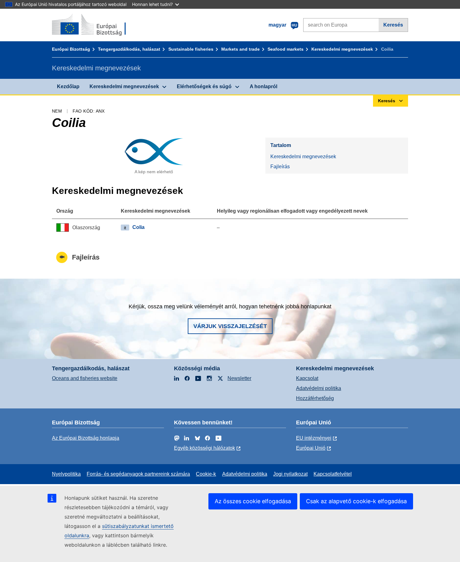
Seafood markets (286, 49)
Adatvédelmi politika (318, 388)
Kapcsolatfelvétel (333, 474)
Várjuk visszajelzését (230, 326)
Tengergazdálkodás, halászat (129, 49)
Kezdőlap (68, 86)
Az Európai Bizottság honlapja (85, 438)
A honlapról (263, 86)
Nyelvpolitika (66, 474)
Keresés (393, 25)
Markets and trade (240, 49)
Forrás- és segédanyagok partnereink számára (138, 474)
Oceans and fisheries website (84, 378)
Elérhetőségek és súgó (204, 86)
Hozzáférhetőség (315, 398)
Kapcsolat (307, 378)
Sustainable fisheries (190, 49)
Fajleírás (280, 166)
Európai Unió (310, 448)
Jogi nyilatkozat (290, 474)
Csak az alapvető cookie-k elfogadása (356, 501)
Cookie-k (206, 474)
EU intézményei (313, 438)
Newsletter (239, 378)
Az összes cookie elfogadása (253, 501)
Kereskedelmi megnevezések (342, 49)
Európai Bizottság (71, 49)
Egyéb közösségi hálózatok (204, 448)
